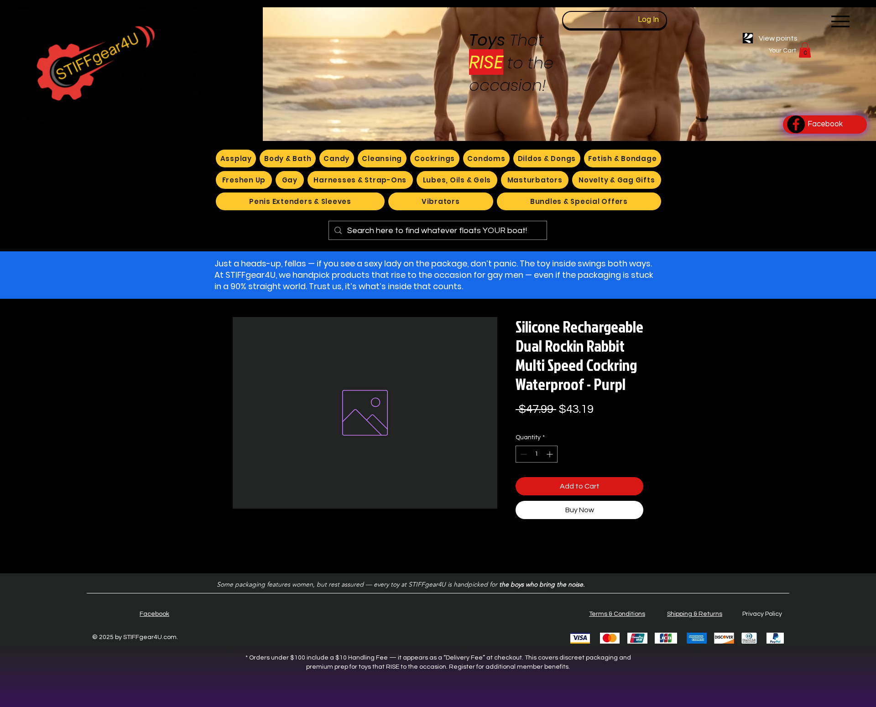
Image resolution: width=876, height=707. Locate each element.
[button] (804, 49)
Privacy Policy (762, 614)
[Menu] (840, 21)
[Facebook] (796, 124)
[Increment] (550, 454)
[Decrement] (522, 454)
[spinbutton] (536, 454)
